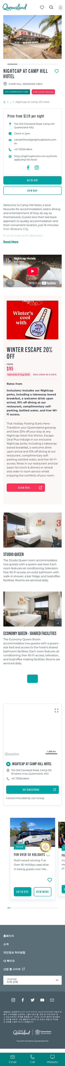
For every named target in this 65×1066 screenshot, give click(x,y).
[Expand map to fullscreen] (56, 710)
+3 (58, 543)
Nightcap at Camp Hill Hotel (25, 73)
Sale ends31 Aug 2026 (19, 374)
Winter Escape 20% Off (29, 352)
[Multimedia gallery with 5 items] (32, 40)
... (10, 102)
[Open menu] (60, 7)
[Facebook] (28, 167)
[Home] (15, 9)
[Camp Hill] (32, 37)
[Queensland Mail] (52, 1000)
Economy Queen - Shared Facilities (29, 632)
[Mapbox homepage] (11, 754)
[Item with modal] (32, 37)
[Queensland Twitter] (32, 1000)
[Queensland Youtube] (42, 1000)
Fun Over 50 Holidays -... (32, 854)
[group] (32, 863)
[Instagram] (36, 167)
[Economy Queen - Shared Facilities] (32, 609)
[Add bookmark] (56, 71)
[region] (32, 571)
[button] (32, 284)
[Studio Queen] (32, 530)
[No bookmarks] (42, 7)
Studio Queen (13, 553)
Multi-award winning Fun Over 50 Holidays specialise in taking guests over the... (31, 864)
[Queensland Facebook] (23, 1000)
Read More (10, 241)
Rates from (14, 383)
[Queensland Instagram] (13, 1000)
